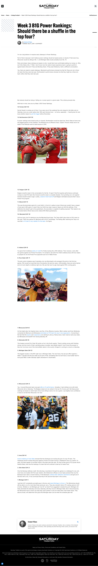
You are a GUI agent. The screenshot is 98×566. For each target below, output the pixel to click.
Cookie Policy (62, 547)
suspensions (37, 335)
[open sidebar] (2, 6)
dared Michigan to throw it (57, 483)
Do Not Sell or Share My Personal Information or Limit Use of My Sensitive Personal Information (49, 557)
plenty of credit (36, 251)
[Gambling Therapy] (53, 560)
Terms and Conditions (50, 547)
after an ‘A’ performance (47, 387)
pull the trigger (35, 114)
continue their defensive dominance (60, 474)
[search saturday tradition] (95, 6)
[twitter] (78, 522)
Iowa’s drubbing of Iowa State (26, 459)
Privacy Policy (40, 547)
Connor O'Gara (28, 42)
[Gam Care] (47, 560)
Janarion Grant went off (47, 196)
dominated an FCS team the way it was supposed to (55, 333)
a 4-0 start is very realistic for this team (34, 221)
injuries (29, 335)
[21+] (42, 560)
